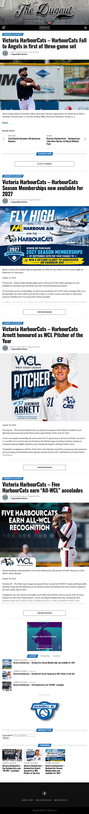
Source (5, 122)
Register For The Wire (43, 800)
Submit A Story (27, 800)
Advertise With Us (60, 800)
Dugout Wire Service (19, 54)
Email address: (8, 735)
